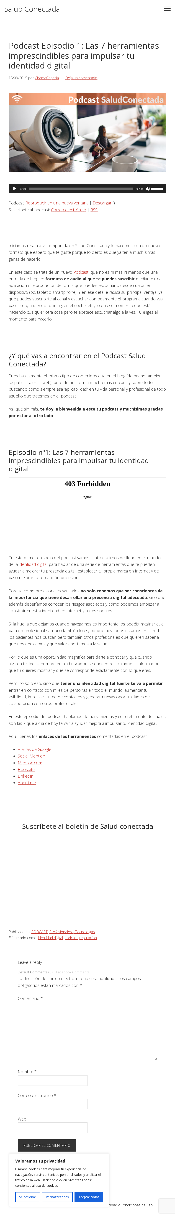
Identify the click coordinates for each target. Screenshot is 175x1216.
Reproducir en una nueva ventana (57, 203)
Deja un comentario (81, 77)
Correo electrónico (68, 209)
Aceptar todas (89, 1197)
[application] (87, 188)
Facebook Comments (73, 972)
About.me (27, 782)
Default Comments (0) (35, 972)
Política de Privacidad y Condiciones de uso (118, 1205)
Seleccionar (27, 1197)
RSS (94, 209)
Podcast (80, 272)
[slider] (157, 188)
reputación (88, 937)
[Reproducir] (14, 188)
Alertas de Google (34, 749)
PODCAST (39, 931)
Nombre (27, 1071)
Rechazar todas (57, 1197)
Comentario (30, 998)
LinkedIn (25, 776)
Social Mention (31, 756)
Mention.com (30, 763)
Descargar (102, 203)
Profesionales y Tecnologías (72, 931)
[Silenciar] (147, 188)
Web (22, 1119)
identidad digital (33, 564)
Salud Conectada (32, 9)
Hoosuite (26, 769)
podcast (71, 937)
